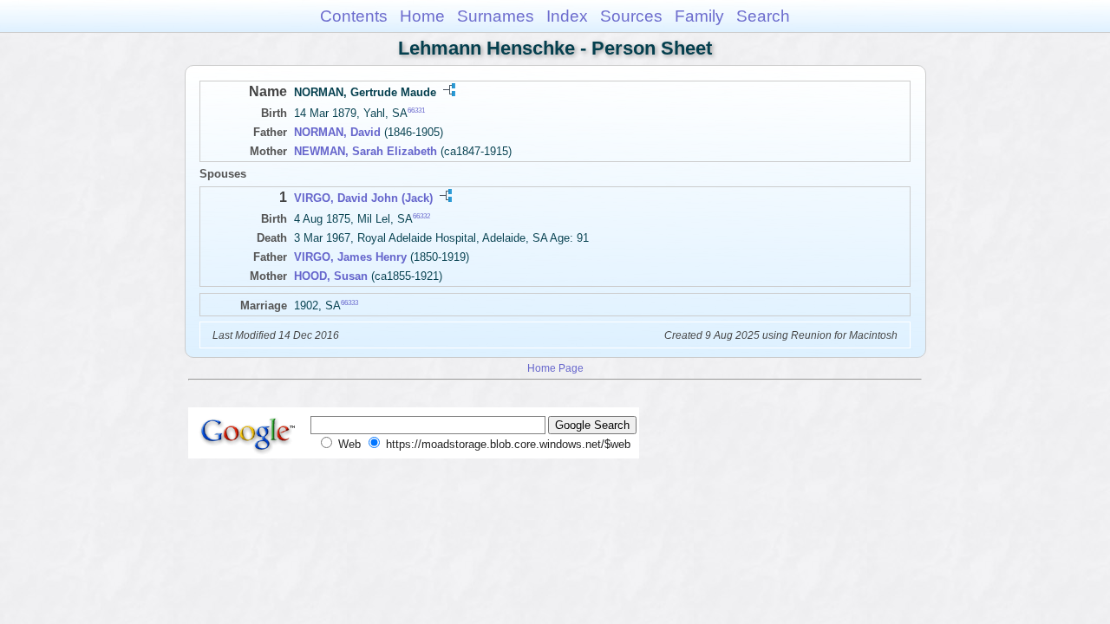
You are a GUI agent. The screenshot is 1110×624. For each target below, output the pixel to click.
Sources (631, 16)
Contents (354, 16)
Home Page (555, 368)
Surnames (495, 16)
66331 (416, 110)
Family (699, 16)
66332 (421, 216)
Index (567, 16)
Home (422, 16)
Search (763, 16)
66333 (349, 303)
